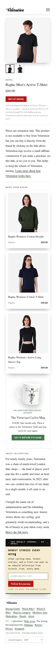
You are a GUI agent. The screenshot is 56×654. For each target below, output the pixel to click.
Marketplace (12, 616)
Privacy (9, 628)
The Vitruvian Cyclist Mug (28, 417)
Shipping (28, 624)
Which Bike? (28, 608)
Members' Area (40, 612)
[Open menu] (47, 10)
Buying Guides (13, 608)
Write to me (29, 621)
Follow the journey (20, 583)
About (31, 616)
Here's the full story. (17, 532)
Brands (22, 616)
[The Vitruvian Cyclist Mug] (28, 394)
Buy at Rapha (16, 99)
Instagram (19, 628)
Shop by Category (22, 612)
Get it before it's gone (28, 437)
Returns (38, 624)
